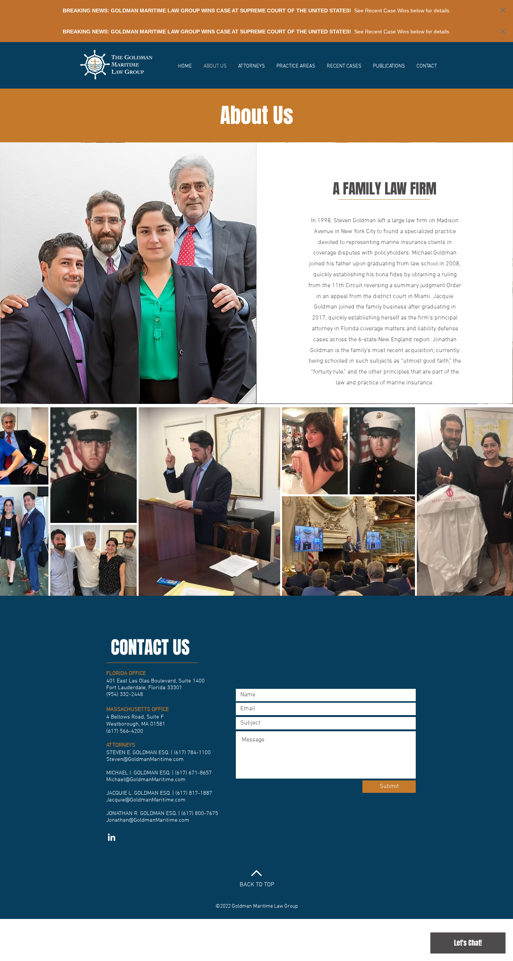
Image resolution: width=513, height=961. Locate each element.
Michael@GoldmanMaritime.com (146, 779)
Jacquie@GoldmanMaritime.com (146, 800)
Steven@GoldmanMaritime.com (145, 759)
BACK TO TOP (257, 885)
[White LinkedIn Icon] (111, 837)
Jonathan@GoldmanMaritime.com (147, 820)
